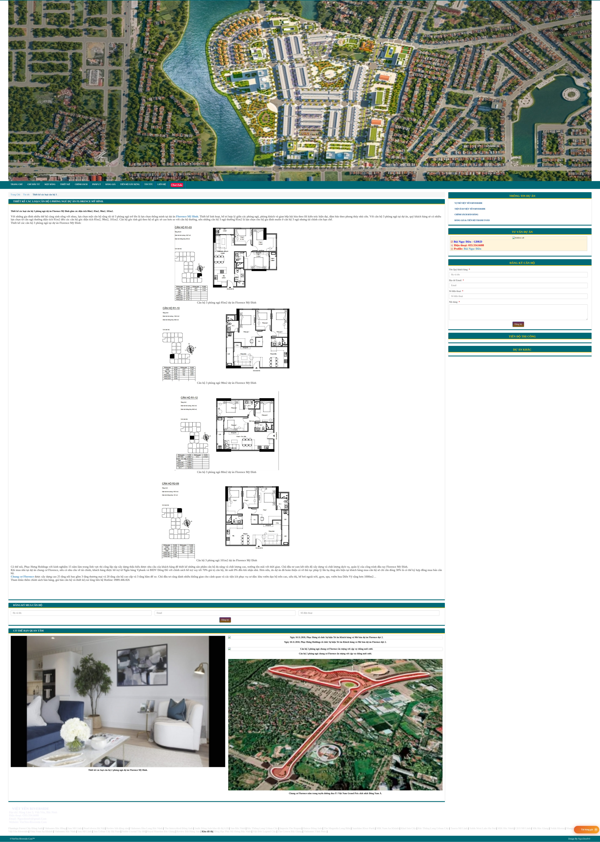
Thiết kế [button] (65, 184)
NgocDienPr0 (584, 839)
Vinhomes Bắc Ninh (65, 831)
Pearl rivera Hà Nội (94, 828)
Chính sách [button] (81, 184)
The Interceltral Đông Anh (178, 828)
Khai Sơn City (408, 828)
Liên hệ (162, 184)
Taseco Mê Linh (459, 828)
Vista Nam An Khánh (41, 831)
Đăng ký (225, 620)
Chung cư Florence (22, 576)
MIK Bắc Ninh (505, 828)
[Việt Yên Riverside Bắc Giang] (300, 90)
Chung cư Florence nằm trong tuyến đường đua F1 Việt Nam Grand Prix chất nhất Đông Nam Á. (335, 793)
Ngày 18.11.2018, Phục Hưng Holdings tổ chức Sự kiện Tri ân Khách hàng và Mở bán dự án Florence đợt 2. (335, 642)
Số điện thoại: (456, 291)
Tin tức (148, 184)
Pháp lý (96, 184)
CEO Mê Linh (522, 828)
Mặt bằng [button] (50, 184)
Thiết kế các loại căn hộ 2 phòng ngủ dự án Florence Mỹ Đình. (118, 770)
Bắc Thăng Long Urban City (262, 828)
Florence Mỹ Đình (187, 216)
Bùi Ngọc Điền (472, 248)
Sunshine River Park (363, 828)
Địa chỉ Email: (456, 280)
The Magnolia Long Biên (337, 828)
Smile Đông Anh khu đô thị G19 (211, 828)
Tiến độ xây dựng (130, 184)
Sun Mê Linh (75, 828)
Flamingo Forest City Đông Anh (25, 828)
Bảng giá (110, 184)
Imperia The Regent (290, 828)
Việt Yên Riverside (18, 831)
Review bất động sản (117, 828)
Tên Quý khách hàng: (459, 269)
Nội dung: (454, 302)
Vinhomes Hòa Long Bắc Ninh (146, 828)
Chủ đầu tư (33, 184)
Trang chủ (17, 184)
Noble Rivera (557, 828)
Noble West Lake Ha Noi (482, 828)
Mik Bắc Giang (540, 828)
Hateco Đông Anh (312, 828)
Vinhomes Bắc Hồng (55, 828)
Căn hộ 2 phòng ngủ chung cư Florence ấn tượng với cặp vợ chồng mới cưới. (335, 653)
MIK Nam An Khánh (387, 828)
